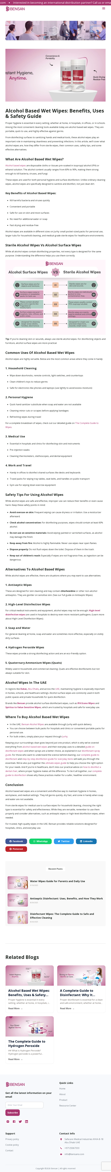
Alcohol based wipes (15, 165)
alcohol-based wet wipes (34, 746)
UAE (57, 688)
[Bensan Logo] (15, 8)
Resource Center (67, 1105)
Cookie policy (12, 1144)
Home (62, 1088)
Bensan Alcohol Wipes (33, 724)
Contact (9, 1150)
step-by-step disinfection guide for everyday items (47, 758)
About (62, 1094)
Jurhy (65, 736)
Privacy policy (12, 1139)
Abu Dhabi (33, 688)
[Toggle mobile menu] (104, 8)
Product (63, 1099)
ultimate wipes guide (55, 763)
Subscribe (12, 1112)
